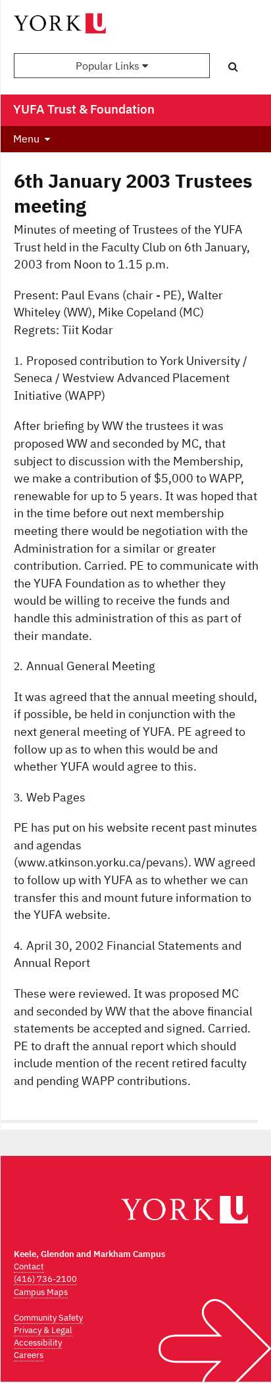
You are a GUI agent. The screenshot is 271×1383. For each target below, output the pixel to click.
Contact (29, 1266)
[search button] (233, 66)
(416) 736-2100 (45, 1279)
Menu (26, 138)
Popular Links (109, 65)
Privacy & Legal (43, 1330)
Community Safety (48, 1317)
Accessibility (38, 1342)
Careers (28, 1355)
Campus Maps (41, 1292)
